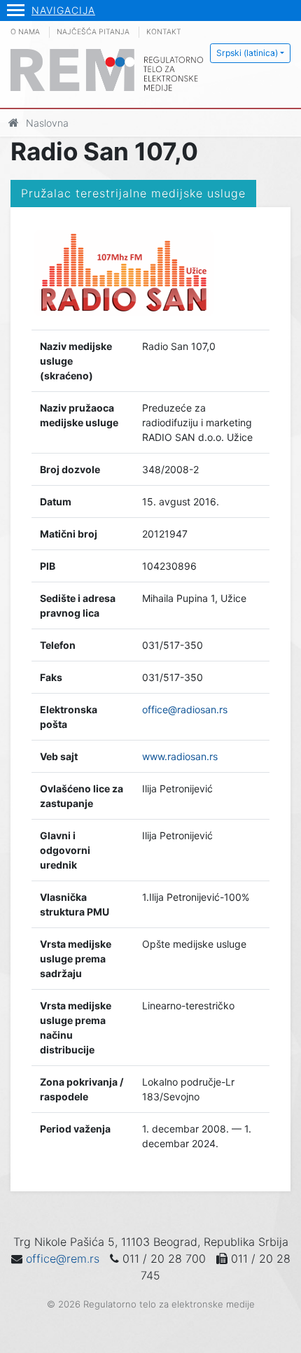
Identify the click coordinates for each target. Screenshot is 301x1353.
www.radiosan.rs (180, 756)
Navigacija (63, 10)
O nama (25, 31)
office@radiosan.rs (184, 709)
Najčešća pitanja (93, 31)
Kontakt (163, 31)
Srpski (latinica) (247, 53)
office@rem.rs (62, 1259)
